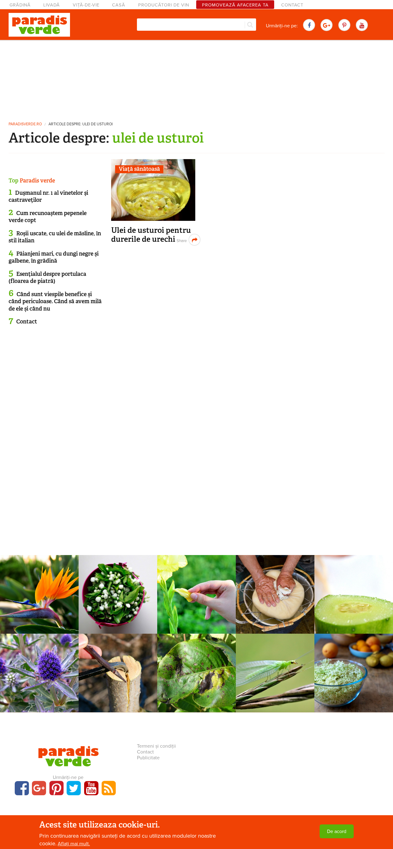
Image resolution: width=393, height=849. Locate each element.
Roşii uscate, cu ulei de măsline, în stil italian (55, 237)
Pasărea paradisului (39, 590)
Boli (196, 661)
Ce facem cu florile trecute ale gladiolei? (196, 594)
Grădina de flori (197, 582)
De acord (336, 831)
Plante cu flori (39, 582)
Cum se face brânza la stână (275, 594)
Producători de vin (163, 5)
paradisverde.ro (25, 124)
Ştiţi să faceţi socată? (353, 669)
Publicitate (148, 758)
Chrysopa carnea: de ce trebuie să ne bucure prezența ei (275, 675)
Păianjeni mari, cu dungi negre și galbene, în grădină (54, 257)
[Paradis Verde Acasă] (39, 25)
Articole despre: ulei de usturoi (81, 124)
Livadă (51, 5)
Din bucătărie (354, 661)
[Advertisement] (196, 78)
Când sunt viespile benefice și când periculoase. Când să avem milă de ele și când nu (55, 301)
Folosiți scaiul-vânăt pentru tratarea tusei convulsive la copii (39, 675)
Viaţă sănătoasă (139, 169)
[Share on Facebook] (181, 240)
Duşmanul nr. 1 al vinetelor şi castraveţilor (48, 196)
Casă (118, 5)
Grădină (20, 5)
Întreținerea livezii (118, 661)
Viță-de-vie (86, 5)
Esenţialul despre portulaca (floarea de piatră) (47, 277)
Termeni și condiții (156, 746)
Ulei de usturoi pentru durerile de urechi (151, 235)
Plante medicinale (39, 661)
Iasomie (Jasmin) (118, 590)
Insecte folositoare (275, 661)
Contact (292, 5)
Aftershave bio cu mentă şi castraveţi (354, 594)
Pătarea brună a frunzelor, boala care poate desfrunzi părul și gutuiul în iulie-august (197, 679)
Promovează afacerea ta (235, 5)
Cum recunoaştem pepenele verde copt (48, 216)
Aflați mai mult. (74, 844)
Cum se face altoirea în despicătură (118, 672)
